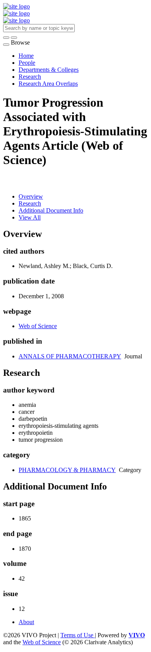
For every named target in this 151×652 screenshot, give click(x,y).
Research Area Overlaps (48, 83)
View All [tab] (30, 217)
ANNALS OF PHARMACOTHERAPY (70, 356)
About (26, 622)
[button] (6, 37)
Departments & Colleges (49, 69)
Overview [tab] (31, 196)
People (27, 62)
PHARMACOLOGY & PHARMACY (67, 470)
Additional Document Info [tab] (51, 210)
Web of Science (38, 326)
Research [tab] (30, 203)
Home (26, 55)
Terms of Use (77, 635)
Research (30, 76)
